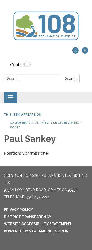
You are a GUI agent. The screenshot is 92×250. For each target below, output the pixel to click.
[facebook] (85, 52)
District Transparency (27, 217)
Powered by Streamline (28, 231)
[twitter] (75, 52)
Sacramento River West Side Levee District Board (45, 125)
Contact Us (20, 64)
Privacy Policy (18, 210)
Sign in (62, 231)
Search (70, 79)
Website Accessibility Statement (38, 224)
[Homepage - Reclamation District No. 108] (46, 26)
